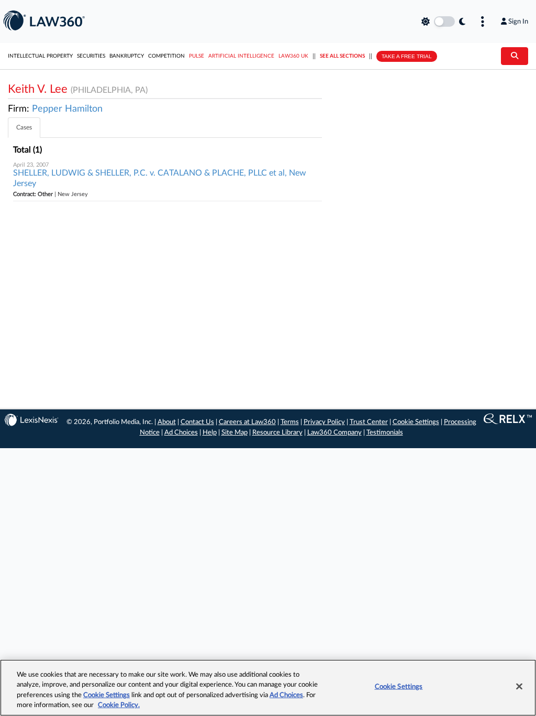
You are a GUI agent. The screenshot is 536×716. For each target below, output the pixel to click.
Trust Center (369, 422)
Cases (24, 127)
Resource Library (277, 432)
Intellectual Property (40, 56)
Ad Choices (181, 432)
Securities (91, 56)
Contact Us (197, 422)
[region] (268, 687)
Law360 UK (293, 56)
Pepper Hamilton (67, 109)
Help (210, 432)
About (167, 422)
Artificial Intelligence (241, 56)
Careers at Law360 (247, 422)
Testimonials (384, 432)
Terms (290, 422)
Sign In (518, 21)
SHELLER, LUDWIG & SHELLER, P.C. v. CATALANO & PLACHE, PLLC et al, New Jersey (159, 178)
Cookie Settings (416, 422)
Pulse (196, 56)
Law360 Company (334, 432)
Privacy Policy (324, 422)
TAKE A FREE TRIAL (407, 56)
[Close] (519, 686)
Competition (166, 56)
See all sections (342, 56)
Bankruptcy (126, 56)
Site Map (234, 432)
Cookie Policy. (119, 705)
